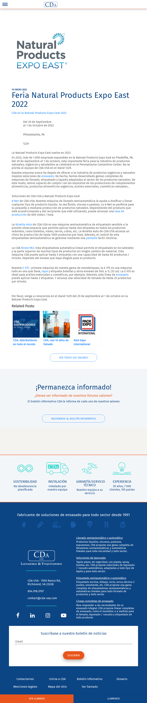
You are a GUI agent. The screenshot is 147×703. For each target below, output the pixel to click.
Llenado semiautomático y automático (99, 537)
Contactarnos (25, 679)
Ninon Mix (27, 248)
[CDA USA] (50, 4)
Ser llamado (90, 686)
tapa (45, 271)
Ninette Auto (23, 224)
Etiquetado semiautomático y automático (101, 578)
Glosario (122, 679)
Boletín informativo (89, 679)
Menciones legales (25, 686)
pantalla (91, 238)
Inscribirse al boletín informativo (73, 418)
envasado (47, 176)
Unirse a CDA (57, 679)
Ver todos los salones (73, 357)
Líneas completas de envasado (94, 601)
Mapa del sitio (57, 686)
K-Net (15, 201)
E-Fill (26, 268)
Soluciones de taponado (91, 557)
